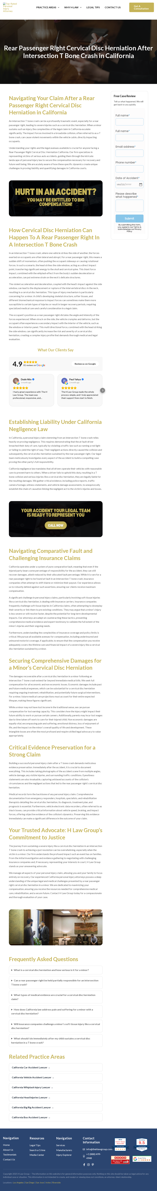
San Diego (29, 1182)
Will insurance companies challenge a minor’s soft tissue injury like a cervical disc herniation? (55, 1026)
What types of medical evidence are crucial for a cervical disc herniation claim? (53, 996)
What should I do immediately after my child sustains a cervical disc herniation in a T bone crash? (50, 1040)
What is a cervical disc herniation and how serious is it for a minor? (51, 969)
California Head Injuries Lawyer (31, 1097)
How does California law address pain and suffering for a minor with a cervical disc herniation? (52, 1011)
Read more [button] (18, 401)
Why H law (71, 7)
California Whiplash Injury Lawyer (32, 1087)
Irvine (48, 1182)
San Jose (40, 1182)
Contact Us (113, 7)
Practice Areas (46, 7)
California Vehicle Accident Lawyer (33, 1077)
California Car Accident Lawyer (31, 1067)
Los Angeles (18, 1182)
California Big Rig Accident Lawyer (33, 1107)
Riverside (56, 1182)
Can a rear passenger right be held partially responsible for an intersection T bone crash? (54, 982)
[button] (141, 7)
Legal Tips (93, 7)
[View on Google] (16, 381)
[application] (57, 7)
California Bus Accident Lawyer (31, 1117)
